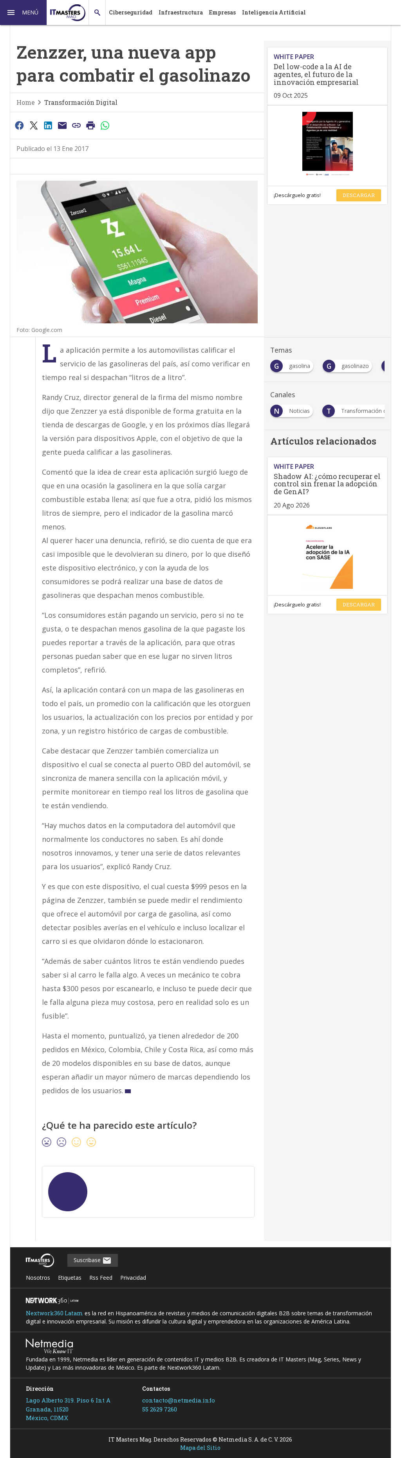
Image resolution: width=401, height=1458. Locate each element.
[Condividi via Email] (62, 125)
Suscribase (88, 1260)
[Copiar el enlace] (76, 125)
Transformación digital (80, 102)
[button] (23, 12)
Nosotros (38, 1277)
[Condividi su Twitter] (33, 125)
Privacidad (133, 1277)
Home (25, 102)
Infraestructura (181, 12)
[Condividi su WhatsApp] (105, 125)
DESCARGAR (359, 195)
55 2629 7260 (159, 1409)
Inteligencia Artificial (274, 12)
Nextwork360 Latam (54, 1313)
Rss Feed (100, 1277)
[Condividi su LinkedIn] (48, 125)
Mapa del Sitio (200, 1447)
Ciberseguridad (130, 12)
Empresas (222, 12)
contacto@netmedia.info (178, 1400)
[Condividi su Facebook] (19, 125)
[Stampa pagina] (91, 125)
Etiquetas (69, 1277)
